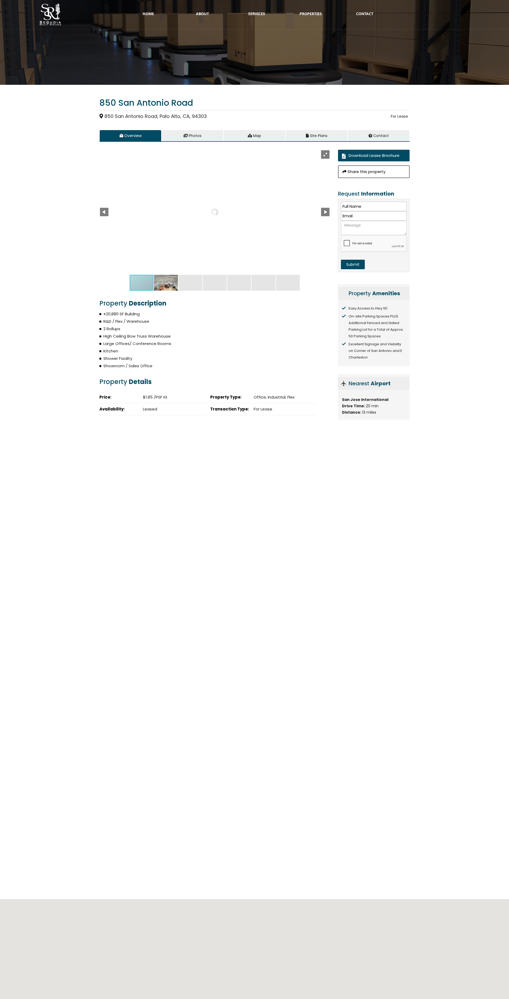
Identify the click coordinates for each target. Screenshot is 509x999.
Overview (132, 135)
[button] (325, 154)
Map (256, 135)
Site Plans (318, 135)
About (202, 13)
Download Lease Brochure (374, 155)
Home (148, 13)
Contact (364, 13)
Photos (194, 135)
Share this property (365, 171)
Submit (352, 264)
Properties (311, 13)
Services (256, 13)
